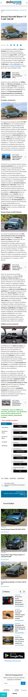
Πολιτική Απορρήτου (16, 690)
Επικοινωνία (24, 690)
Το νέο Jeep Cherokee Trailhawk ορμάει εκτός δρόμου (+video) (20, 614)
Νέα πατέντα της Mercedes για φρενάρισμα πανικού (14, 485)
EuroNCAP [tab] (4, 442)
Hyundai (6, 478)
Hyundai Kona (13, 478)
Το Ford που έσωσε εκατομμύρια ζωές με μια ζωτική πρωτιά (19, 600)
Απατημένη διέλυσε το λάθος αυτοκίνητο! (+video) (14, 494)
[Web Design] (14, 693)
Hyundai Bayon (21, 478)
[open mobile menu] (1, 2)
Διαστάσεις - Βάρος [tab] (5, 437)
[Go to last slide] (20, 591)
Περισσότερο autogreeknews (6, 690)
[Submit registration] (23, 683)
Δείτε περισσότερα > (5, 531)
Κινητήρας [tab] (4, 423)
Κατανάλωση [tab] (5, 427)
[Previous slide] (2, 31)
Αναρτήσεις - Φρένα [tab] (5, 432)
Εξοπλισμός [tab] (4, 445)
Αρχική (3, 10)
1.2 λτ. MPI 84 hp (15, 64)
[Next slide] (26, 31)
